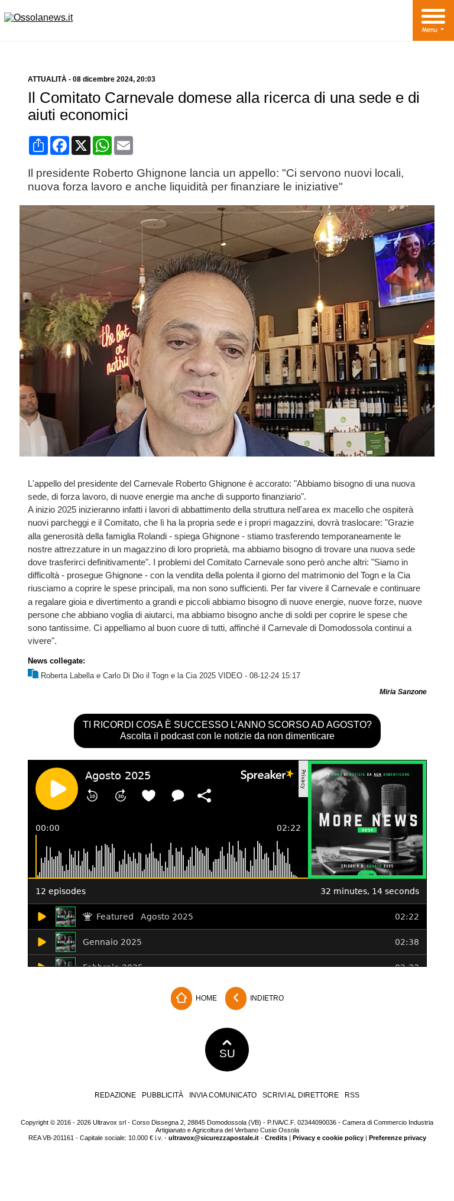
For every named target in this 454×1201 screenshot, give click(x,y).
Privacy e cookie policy (328, 1137)
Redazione (115, 1095)
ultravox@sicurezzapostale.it (213, 1137)
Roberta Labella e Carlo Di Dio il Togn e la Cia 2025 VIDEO (141, 675)
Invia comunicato (223, 1095)
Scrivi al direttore (300, 1095)
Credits (276, 1137)
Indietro (266, 998)
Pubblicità (162, 1095)
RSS (352, 1095)
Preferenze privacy (397, 1137)
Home (205, 998)
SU (227, 1053)
